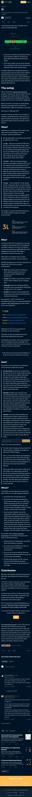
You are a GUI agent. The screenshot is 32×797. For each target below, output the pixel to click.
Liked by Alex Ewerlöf (10, 677)
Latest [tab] (6, 731)
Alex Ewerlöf (8, 17)
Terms (18, 790)
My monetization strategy (8, 624)
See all (4, 771)
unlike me (26, 100)
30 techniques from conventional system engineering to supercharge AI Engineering (12, 763)
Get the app (22, 792)
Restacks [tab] (11, 661)
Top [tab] (3, 731)
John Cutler (13, 289)
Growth (3, 6)
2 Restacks (18, 645)
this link (20, 637)
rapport (11, 199)
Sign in (29, 2)
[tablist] (7, 661)
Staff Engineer (15, 303)
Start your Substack (13, 792)
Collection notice (24, 790)
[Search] (29, 730)
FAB (7, 289)
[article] (16, 739)
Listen (28, 18)
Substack (10, 795)
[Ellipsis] (30, 675)
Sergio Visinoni (8, 696)
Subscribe (23, 2)
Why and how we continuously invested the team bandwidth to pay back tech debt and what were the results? (12, 739)
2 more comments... (6, 723)
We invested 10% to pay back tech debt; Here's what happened (11, 736)
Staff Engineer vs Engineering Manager (10, 748)
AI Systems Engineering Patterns (11, 760)
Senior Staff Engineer (20, 92)
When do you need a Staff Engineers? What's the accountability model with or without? (11, 752)
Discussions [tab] (12, 731)
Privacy (15, 790)
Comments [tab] (4, 661)
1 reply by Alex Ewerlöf (11, 691)
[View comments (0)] (10, 768)
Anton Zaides (7, 675)
